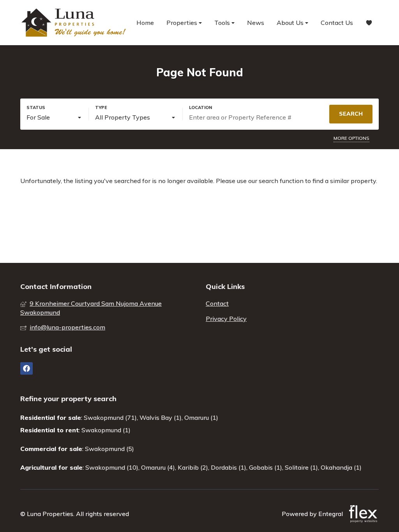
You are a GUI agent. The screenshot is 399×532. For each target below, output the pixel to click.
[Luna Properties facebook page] (26, 368)
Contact (217, 303)
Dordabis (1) (228, 467)
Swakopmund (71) (110, 417)
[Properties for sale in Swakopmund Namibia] (74, 22)
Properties (182, 22)
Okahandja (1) (341, 467)
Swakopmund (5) (109, 449)
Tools (222, 22)
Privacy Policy (226, 318)
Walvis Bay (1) (160, 417)
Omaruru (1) (201, 417)
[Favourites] (369, 23)
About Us (291, 22)
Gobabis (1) (265, 467)
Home (145, 22)
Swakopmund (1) (106, 430)
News (255, 22)
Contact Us (337, 22)
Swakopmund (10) (111, 467)
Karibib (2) (193, 467)
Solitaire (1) (301, 467)
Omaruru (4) (158, 467)
